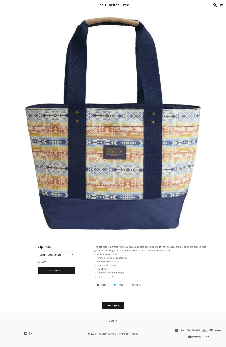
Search (113, 321)
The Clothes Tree (113, 5)
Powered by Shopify (127, 333)
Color (42, 254)
